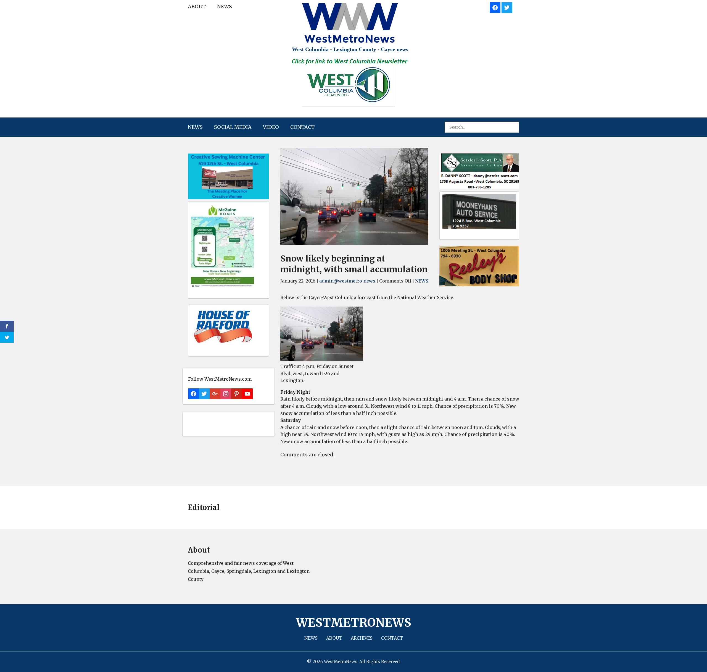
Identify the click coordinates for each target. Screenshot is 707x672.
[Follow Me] (507, 6)
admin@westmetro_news (347, 281)
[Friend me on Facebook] (495, 6)
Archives (362, 638)
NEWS (224, 6)
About (197, 6)
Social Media (233, 127)
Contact (302, 127)
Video (271, 127)
